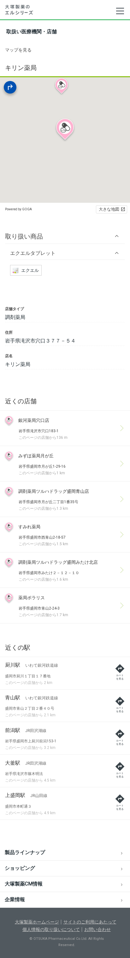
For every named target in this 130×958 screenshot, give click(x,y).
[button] (65, 236)
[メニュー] (119, 11)
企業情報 (15, 899)
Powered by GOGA (18, 209)
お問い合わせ (97, 929)
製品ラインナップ (25, 852)
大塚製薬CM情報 (24, 884)
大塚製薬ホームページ (37, 921)
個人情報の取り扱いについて (51, 929)
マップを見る (18, 49)
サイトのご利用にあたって (89, 921)
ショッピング (20, 868)
